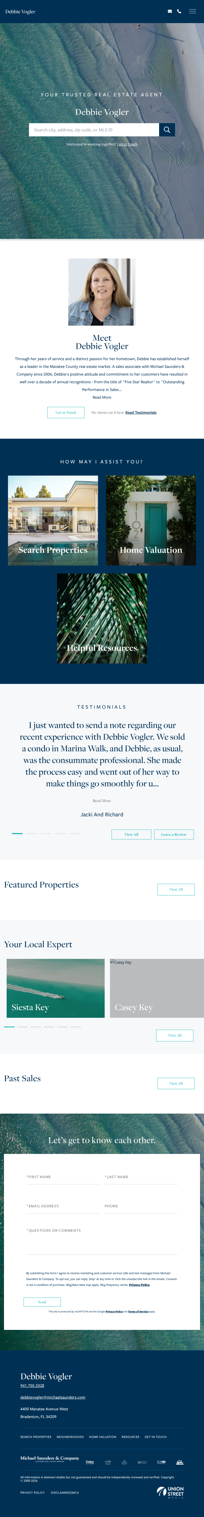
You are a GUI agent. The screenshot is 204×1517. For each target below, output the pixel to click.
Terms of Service (138, 1311)
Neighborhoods (70, 1437)
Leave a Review (174, 834)
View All (131, 834)
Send (42, 1301)
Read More (102, 397)
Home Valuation (102, 1437)
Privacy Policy (139, 1285)
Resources (130, 1437)
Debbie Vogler (20, 11)
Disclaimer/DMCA (65, 1493)
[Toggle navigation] (192, 11)
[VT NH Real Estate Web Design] (170, 1492)
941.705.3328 (32, 1386)
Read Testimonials (140, 412)
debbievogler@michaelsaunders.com (52, 1397)
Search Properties (36, 1437)
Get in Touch (127, 144)
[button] (167, 129)
